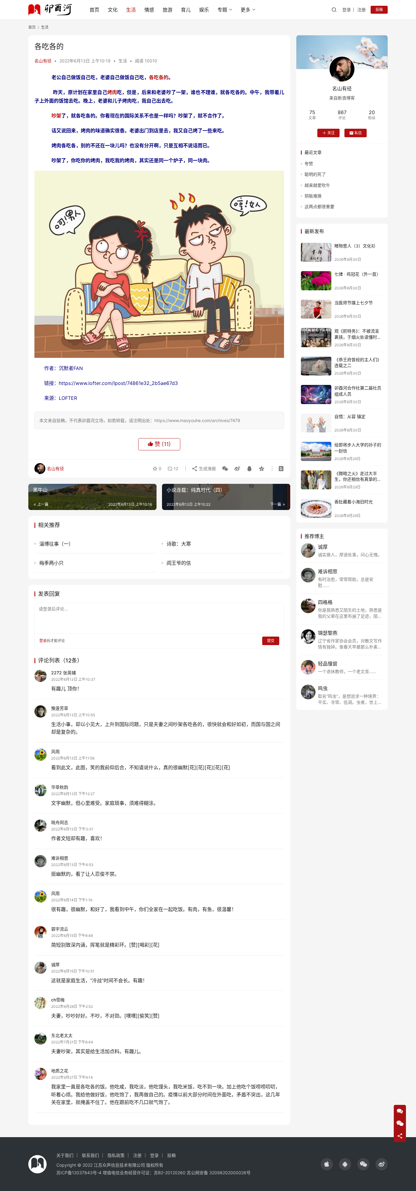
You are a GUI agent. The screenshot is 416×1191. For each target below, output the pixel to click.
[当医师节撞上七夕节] (316, 309)
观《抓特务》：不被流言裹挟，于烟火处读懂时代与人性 (357, 336)
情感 (149, 10)
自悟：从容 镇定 (349, 416)
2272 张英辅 (63, 672)
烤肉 (112, 92)
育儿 (186, 10)
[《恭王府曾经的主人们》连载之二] (316, 366)
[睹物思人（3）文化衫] (316, 252)
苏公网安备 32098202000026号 (219, 1172)
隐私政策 (116, 1155)
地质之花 (59, 1070)
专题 (222, 10)
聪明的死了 (315, 174)
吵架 (56, 116)
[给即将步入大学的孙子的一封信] (316, 451)
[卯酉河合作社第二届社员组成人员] (316, 394)
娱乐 (204, 10)
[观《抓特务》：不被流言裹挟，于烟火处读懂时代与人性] (316, 337)
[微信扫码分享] (225, 468)
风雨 (55, 751)
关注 (331, 133)
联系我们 (90, 1155)
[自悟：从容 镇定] (316, 423)
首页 (94, 10)
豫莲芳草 (59, 708)
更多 (245, 10)
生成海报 (207, 468)
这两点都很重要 (319, 206)
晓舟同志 (59, 822)
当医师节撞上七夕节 (353, 302)
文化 (113, 10)
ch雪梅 (58, 999)
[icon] (327, 1164)
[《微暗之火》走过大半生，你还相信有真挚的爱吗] (316, 480)
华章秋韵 (59, 787)
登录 (346, 9)
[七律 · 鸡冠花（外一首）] (316, 280)
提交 (270, 640)
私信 (358, 133)
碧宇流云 (59, 928)
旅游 (167, 10)
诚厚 (55, 964)
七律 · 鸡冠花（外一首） (357, 274)
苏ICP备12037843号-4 (78, 1172)
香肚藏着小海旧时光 (353, 501)
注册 (361, 9)
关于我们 (64, 1155)
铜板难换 (313, 195)
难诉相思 (59, 858)
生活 (131, 10)
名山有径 (42, 60)
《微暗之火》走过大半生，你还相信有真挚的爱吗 (357, 479)
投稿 (379, 9)
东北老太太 (61, 1035)
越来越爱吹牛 (317, 185)
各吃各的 (158, 77)
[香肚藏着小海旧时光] (316, 508)
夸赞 (309, 163)
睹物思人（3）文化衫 (354, 245)
